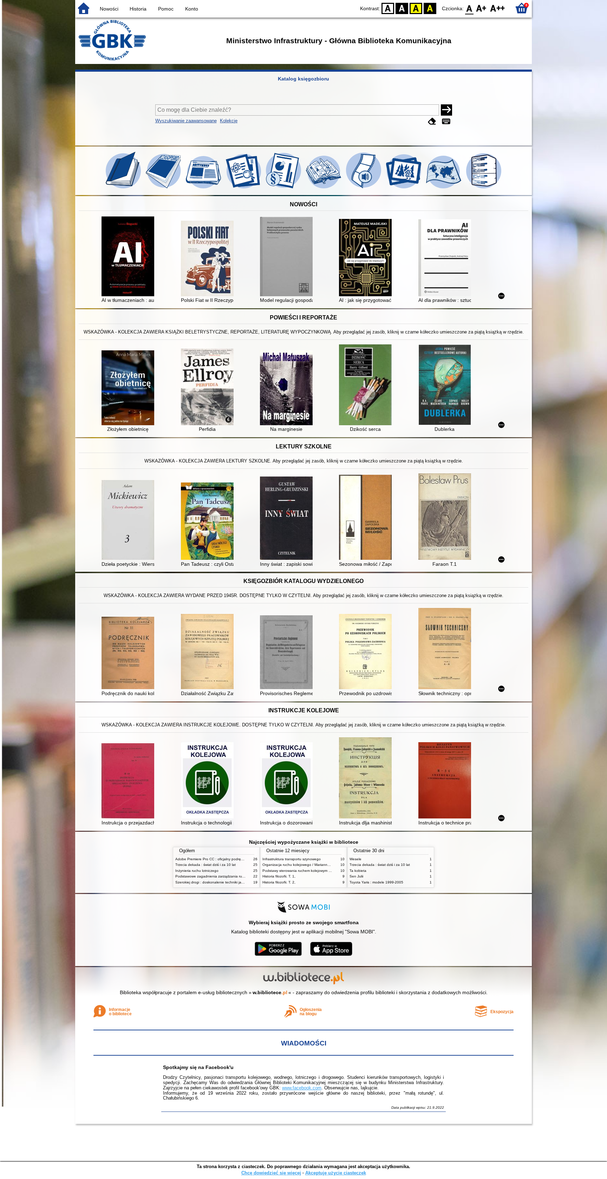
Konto (191, 9)
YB (416, 8)
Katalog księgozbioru (303, 79)
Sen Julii (356, 876)
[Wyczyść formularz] (432, 121)
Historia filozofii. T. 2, (278, 882)
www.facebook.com (301, 1087)
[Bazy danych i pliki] (483, 188)
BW (401, 8)
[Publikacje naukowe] (244, 188)
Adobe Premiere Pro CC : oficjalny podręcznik (212, 859)
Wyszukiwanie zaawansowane (186, 120)
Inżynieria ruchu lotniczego (196, 871)
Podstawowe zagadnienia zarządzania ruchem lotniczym (221, 876)
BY (430, 8)
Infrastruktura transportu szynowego (291, 859)
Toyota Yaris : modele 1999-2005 (376, 882)
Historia (138, 9)
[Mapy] (444, 188)
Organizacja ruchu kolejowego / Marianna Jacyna (302, 865)
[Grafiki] (404, 188)
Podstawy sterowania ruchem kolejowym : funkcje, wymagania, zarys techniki (324, 871)
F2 (497, 8)
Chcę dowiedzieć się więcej (271, 1172)
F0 (469, 8)
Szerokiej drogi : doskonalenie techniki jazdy (211, 882)
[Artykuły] (204, 188)
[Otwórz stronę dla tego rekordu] (130, 257)
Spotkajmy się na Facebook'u (198, 1067)
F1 (481, 8)
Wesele (355, 859)
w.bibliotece (270, 992)
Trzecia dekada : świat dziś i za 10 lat (205, 865)
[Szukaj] (446, 110)
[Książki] (124, 188)
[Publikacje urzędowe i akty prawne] (284, 188)
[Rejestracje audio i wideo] (364, 188)
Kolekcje (228, 120)
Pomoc (166, 9)
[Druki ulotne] (324, 188)
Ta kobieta (358, 871)
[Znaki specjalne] (446, 121)
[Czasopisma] (164, 188)
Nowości (109, 9)
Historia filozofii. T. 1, (278, 876)
